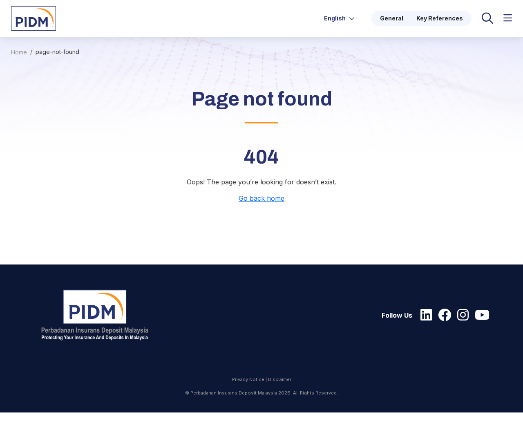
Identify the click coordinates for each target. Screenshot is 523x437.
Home (19, 52)
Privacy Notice (248, 379)
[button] (507, 18)
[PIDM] (33, 17)
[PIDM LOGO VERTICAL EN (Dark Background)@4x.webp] (98, 315)
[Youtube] (480, 315)
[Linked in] (424, 315)
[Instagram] (461, 315)
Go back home (261, 198)
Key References (439, 18)
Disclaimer (279, 379)
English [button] (335, 18)
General (391, 18)
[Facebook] (442, 315)
